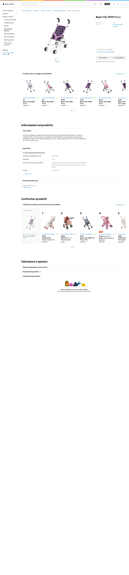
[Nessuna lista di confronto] (117, 4)
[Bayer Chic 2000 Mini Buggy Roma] (87, 226)
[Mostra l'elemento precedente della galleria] (20, 36)
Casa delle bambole (9, 34)
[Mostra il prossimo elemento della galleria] (93, 36)
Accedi (107, 4)
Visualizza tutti (120, 74)
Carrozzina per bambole (8, 29)
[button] (111, 49)
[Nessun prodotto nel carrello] (125, 4)
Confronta (104, 58)
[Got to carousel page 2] (56, 59)
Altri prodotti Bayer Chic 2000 (118, 24)
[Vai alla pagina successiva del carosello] (123, 92)
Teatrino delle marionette (7, 44)
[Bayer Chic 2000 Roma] (30, 92)
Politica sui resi (27, 187)
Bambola (6, 26)
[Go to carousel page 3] (73, 110)
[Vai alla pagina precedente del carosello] (23, 92)
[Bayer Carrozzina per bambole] (106, 226)
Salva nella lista (119, 58)
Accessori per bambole (10, 19)
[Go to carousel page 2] (72, 110)
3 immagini (57, 61)
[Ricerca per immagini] (94, 4)
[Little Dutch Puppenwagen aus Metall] (49, 226)
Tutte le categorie (8, 10)
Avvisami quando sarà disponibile (106, 52)
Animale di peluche (9, 23)
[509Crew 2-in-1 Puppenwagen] (68, 226)
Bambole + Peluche (8, 16)
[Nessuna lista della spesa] (121, 4)
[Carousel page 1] (55, 59)
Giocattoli (5, 13)
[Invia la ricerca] (22, 4)
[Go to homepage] (8, 4)
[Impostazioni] (100, 4)
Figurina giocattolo (9, 40)
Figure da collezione (9, 37)
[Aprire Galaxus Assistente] (114, 4)
